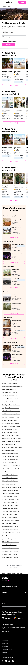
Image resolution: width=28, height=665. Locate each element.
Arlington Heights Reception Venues (12, 386)
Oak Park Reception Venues (10, 508)
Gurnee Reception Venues (9, 462)
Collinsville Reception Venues (10, 423)
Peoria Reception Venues (9, 523)
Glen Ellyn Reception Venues (10, 456)
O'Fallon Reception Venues (9, 502)
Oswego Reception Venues (9, 514)
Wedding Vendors (6, 573)
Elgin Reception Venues (8, 444)
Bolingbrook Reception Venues (10, 408)
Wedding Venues (7, 6)
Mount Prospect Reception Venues (11, 487)
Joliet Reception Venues (8, 472)
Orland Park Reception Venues (10, 511)
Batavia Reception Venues (9, 395)
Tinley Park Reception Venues (10, 542)
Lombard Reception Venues (10, 478)
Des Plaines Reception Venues (10, 435)
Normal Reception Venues (9, 496)
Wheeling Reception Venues (10, 557)
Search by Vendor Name (9, 41)
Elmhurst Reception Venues (10, 450)
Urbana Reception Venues (9, 545)
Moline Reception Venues (9, 484)
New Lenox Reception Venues (10, 493)
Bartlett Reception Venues (9, 392)
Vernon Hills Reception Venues (10, 548)
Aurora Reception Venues (9, 389)
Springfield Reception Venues (10, 539)
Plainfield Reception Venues (10, 526)
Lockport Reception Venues (10, 475)
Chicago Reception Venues (9, 420)
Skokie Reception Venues (9, 536)
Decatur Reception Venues (9, 429)
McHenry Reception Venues (10, 481)
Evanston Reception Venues (10, 453)
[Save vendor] (10, 60)
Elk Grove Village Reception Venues (12, 447)
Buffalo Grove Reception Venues (11, 411)
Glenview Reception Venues (10, 459)
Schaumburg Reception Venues (11, 533)
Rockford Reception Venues (10, 529)
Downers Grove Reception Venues (11, 438)
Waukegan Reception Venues (10, 551)
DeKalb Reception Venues (9, 432)
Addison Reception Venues (9, 383)
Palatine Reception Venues (9, 517)
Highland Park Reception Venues (11, 466)
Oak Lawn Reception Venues (10, 505)
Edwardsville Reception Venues (11, 441)
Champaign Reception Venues (10, 417)
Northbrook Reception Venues (10, 499)
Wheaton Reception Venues (9, 554)
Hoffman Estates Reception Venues (12, 469)
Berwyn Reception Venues (9, 402)
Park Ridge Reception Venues (10, 520)
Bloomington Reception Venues (11, 405)
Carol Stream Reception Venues (11, 414)
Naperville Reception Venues (10, 490)
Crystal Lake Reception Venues (11, 426)
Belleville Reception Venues (10, 399)
